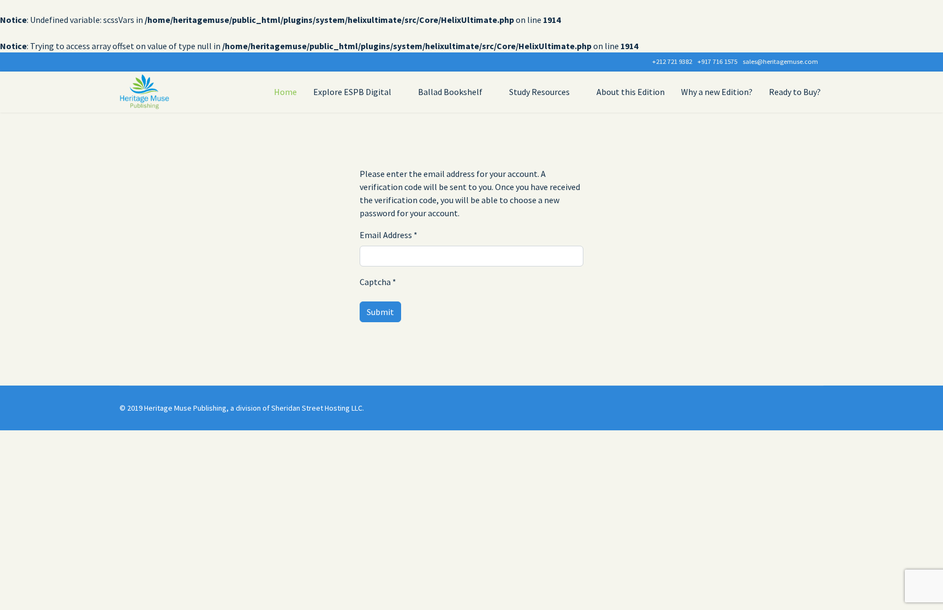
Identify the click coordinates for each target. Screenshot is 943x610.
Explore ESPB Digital (352, 91)
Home (285, 91)
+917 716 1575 (717, 61)
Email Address (388, 234)
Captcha (378, 281)
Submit (380, 311)
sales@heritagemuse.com (780, 61)
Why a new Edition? (717, 91)
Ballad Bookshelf (450, 91)
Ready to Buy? (795, 91)
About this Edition (630, 91)
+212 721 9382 (672, 61)
